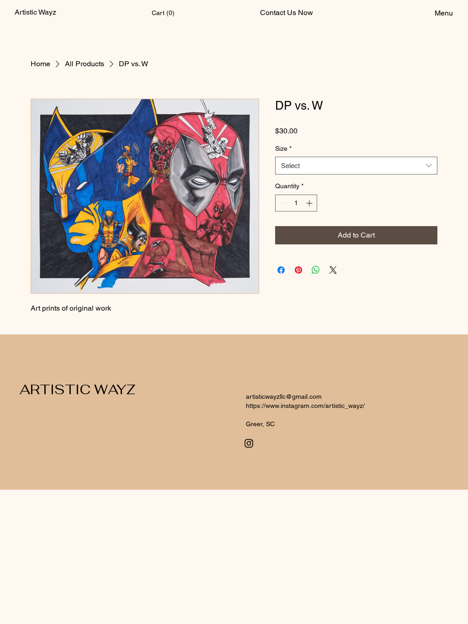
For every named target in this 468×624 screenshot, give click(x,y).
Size (283, 148)
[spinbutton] (296, 203)
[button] (164, 12)
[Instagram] (249, 443)
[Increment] (310, 203)
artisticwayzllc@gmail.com (284, 396)
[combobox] (356, 166)
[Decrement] (282, 203)
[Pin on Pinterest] (298, 269)
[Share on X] (333, 269)
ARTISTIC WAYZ (78, 389)
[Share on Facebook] (281, 269)
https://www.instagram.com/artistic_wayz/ (305, 405)
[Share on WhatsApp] (315, 269)
